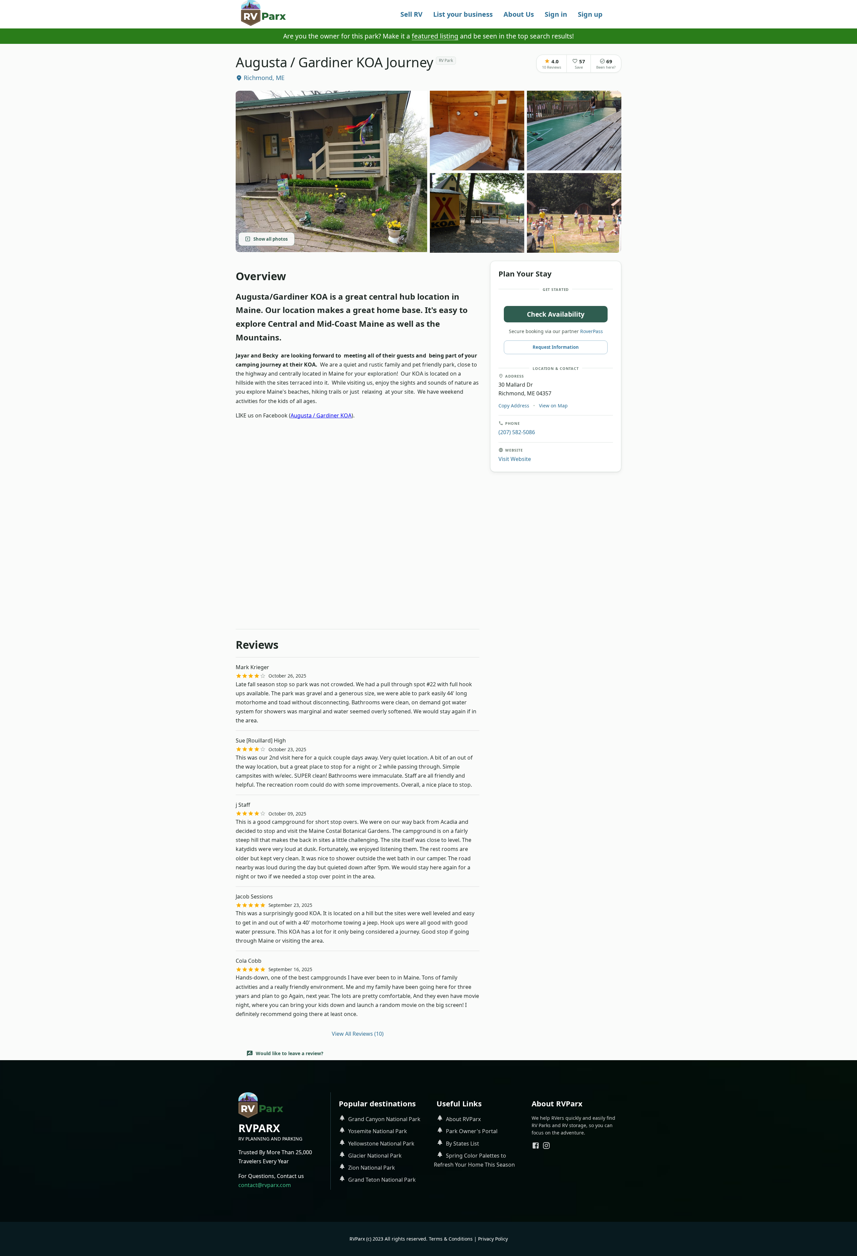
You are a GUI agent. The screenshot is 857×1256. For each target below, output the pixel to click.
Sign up (590, 14)
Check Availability (556, 313)
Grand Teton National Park (382, 1179)
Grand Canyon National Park (384, 1119)
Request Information (556, 347)
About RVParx (463, 1119)
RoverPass (591, 331)
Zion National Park (371, 1167)
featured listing (435, 36)
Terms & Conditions (451, 1239)
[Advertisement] (357, 480)
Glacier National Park (375, 1155)
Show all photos (270, 239)
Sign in (556, 14)
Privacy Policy (493, 1239)
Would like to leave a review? (289, 1053)
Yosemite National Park (377, 1131)
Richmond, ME (264, 78)
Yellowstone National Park (381, 1143)
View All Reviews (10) (358, 1033)
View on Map (553, 405)
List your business (463, 14)
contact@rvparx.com (264, 1185)
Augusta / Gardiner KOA (321, 415)
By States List (462, 1143)
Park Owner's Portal (471, 1131)
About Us (518, 14)
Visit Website (514, 459)
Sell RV (411, 14)
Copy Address (513, 405)
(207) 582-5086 (516, 432)
